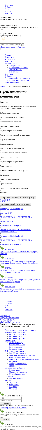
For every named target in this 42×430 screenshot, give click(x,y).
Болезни (8, 380)
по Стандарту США (17, 338)
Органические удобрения (15, 368)
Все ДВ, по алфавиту (17, 353)
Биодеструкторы (16, 349)
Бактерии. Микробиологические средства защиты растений (22, 356)
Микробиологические (18, 374)
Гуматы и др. (14, 370)
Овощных (13, 389)
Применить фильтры (10, 198)
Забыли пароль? (15, 70)
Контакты (8, 13)
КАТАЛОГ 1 (10, 59)
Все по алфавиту (16, 378)
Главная (8, 55)
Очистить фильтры (28, 198)
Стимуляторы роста (17, 345)
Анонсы (8, 11)
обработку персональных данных (13, 408)
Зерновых (13, 383)
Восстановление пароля (18, 68)
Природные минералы (18, 364)
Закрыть (6, 419)
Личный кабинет (11, 63)
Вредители (9, 376)
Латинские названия (23, 204)
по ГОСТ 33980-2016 (17, 334)
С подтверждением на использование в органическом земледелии (20, 331)
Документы (9, 57)
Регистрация (14, 72)
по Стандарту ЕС (16, 336)
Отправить (6, 403)
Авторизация (14, 66)
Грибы (11, 366)
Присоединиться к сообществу (17, 80)
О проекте (9, 5)
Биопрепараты (10, 341)
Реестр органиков (12, 82)
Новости (8, 9)
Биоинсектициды (16, 343)
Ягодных (13, 387)
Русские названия (7, 204)
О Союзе (8, 7)
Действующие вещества (14, 351)
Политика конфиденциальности (17, 78)
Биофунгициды (15, 347)
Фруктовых (14, 385)
